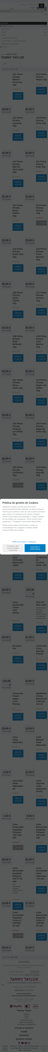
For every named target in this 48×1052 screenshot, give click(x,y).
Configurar (32, 542)
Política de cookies (19, 542)
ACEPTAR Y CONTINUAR (35, 548)
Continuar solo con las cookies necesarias (13, 548)
